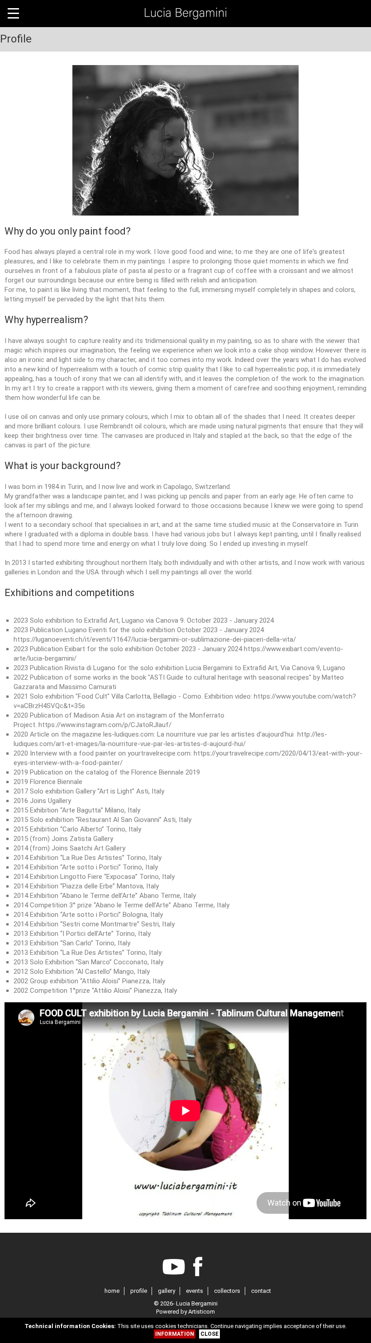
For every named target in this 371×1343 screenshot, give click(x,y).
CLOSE (209, 1334)
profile (138, 1290)
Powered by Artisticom (185, 1311)
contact (261, 1290)
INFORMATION (174, 1334)
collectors (227, 1290)
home (112, 1290)
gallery (166, 1290)
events (194, 1290)
